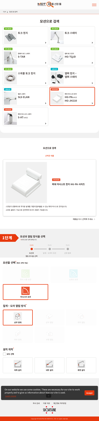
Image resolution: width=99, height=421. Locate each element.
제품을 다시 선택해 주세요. (83, 219)
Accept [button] (89, 392)
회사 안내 (36, 403)
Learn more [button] (10, 396)
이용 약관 (46, 403)
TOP (4, 12)
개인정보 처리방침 (59, 403)
